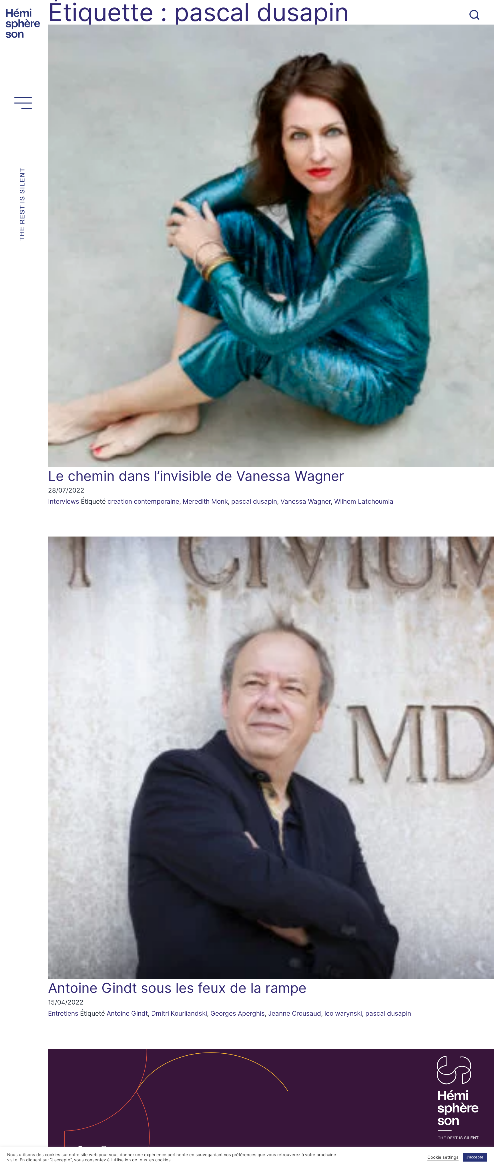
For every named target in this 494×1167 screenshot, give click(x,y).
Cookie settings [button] (443, 1157)
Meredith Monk (205, 501)
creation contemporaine (143, 501)
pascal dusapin (254, 501)
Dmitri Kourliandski (179, 1013)
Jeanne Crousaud (294, 1013)
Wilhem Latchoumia (363, 501)
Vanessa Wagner (305, 501)
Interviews (63, 501)
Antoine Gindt (127, 1013)
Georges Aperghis (237, 1013)
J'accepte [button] (474, 1157)
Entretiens (63, 1013)
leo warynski (343, 1013)
